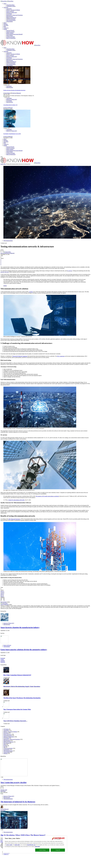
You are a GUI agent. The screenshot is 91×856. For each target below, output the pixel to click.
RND (4, 26)
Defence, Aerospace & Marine (13, 10)
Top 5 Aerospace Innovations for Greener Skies (17, 709)
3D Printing (6, 729)
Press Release (6, 743)
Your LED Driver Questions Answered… (15, 721)
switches (31, 291)
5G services (69, 270)
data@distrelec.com (31, 844)
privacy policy (9, 844)
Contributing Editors (10, 6)
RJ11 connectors (60, 356)
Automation (9, 8)
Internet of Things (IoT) (11, 12)
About (4, 3)
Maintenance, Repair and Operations (14, 15)
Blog (5, 164)
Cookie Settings (42, 850)
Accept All (58, 850)
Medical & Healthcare (11, 17)
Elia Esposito (3, 253)
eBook (4, 22)
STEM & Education (10, 19)
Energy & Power (10, 11)
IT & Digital (9, 13)
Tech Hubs (5, 25)
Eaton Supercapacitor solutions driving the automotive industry (24, 649)
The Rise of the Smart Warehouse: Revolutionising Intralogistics (14, 90)
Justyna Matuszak (10, 253)
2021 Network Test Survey (14, 519)
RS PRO (5, 745)
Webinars (5, 24)
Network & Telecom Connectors (20, 356)
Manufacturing (9, 16)
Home (2, 164)
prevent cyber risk (5, 272)
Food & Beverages (7, 735)
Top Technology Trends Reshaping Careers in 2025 (12, 133)
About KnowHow (10, 4)
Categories (5, 7)
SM (4, 747)
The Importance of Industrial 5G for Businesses (18, 802)
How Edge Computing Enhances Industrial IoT (17, 675)
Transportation (9, 21)
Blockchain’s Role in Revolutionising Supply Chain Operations (21, 686)
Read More (3, 791)
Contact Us (5, 27)
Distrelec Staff (4, 790)
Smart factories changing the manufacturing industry (20, 627)
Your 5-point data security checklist (13, 782)
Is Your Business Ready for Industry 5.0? (10, 104)
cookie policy (17, 844)
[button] (2, 156)
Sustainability (6, 749)
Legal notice (37, 846)
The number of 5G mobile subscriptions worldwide (47, 496)
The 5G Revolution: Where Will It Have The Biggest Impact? (23, 835)
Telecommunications (10, 20)
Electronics (5, 733)
